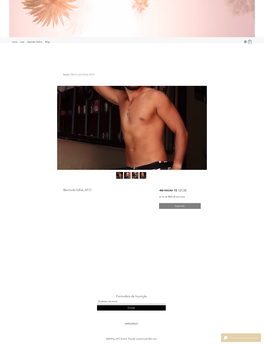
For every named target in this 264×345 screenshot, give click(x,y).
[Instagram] (245, 41)
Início (66, 74)
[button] (250, 41)
